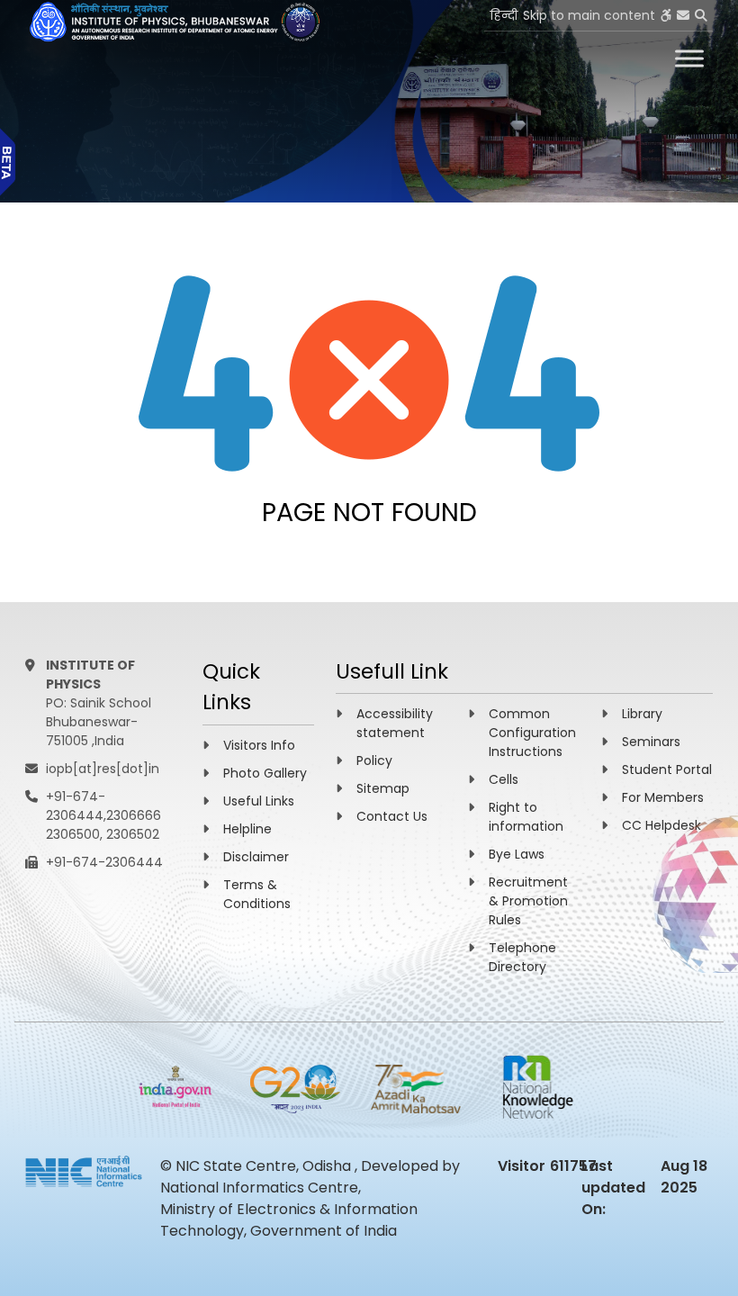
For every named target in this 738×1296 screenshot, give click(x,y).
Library (642, 714)
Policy (374, 761)
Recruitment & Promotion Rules (528, 901)
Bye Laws (516, 854)
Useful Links (258, 801)
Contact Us (392, 816)
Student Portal (667, 769)
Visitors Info (259, 745)
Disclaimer (256, 857)
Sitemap (383, 788)
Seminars (651, 742)
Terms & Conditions (257, 894)
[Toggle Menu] (689, 58)
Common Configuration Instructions (532, 732)
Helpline (247, 829)
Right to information (526, 816)
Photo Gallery (265, 773)
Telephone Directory (522, 957)
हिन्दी (504, 15)
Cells (503, 779)
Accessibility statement (394, 723)
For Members (663, 797)
